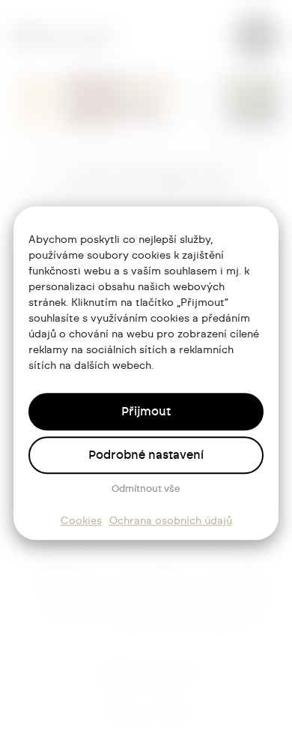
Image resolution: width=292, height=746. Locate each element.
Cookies (81, 521)
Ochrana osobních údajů (170, 521)
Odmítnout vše (146, 489)
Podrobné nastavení (146, 455)
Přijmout (146, 412)
